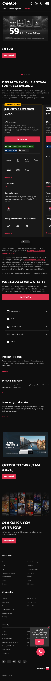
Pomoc (4, 631)
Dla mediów (5, 602)
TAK (39, 642)
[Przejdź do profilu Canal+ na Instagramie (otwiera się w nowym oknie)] (19, 661)
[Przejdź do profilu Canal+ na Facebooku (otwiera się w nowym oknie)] (4, 661)
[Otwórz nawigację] (47, 3)
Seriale (4, 562)
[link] (9, 55)
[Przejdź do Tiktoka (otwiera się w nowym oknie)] (25, 661)
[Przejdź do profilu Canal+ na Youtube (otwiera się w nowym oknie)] (14, 661)
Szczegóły (8, 177)
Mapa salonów (6, 649)
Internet (29, 577)
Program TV (5, 653)
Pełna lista (8, 187)
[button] (22, 74)
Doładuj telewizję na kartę (10, 642)
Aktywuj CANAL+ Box (8, 646)
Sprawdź (5, 371)
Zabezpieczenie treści (8, 609)
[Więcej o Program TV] (46, 311)
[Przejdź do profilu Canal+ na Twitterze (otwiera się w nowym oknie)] (9, 661)
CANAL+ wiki (31, 602)
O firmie (4, 598)
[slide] (25, 37)
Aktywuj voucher (7, 639)
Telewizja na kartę (32, 569)
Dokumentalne (6, 577)
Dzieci (4, 580)
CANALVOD (31, 573)
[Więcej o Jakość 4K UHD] (46, 327)
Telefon (29, 580)
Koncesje (4, 617)
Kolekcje (4, 584)
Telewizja (30, 566)
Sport (3, 566)
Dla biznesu (30, 584)
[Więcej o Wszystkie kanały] (46, 334)
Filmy (3, 569)
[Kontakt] (41, 3)
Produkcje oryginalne (8, 573)
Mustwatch (30, 606)
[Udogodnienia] (36, 3)
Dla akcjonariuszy (7, 613)
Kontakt (4, 635)
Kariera (4, 606)
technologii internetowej (34, 259)
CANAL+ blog (31, 598)
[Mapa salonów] (31, 3)
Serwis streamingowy (34, 562)
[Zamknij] (48, 627)
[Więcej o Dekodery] (46, 319)
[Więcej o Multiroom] (46, 342)
